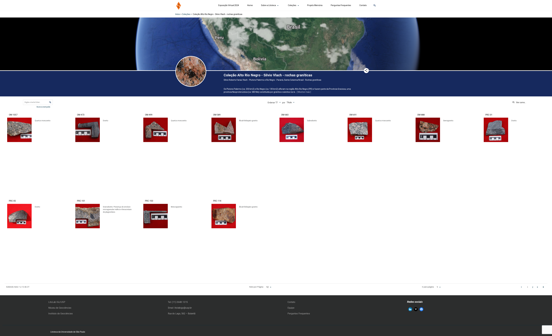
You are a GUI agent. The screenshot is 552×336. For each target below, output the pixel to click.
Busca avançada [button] (44, 107)
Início (177, 14)
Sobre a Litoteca (268, 5)
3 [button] (537, 287)
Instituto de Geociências (60, 313)
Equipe (291, 307)
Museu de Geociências (59, 307)
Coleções (292, 5)
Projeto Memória (314, 5)
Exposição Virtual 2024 (228, 5)
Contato (363, 5)
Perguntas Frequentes (341, 5)
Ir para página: (428, 287)
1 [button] (527, 287)
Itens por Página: (256, 287)
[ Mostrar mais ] (304, 92)
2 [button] (532, 287)
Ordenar (271, 102)
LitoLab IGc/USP (56, 302)
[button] (374, 5)
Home (250, 5)
